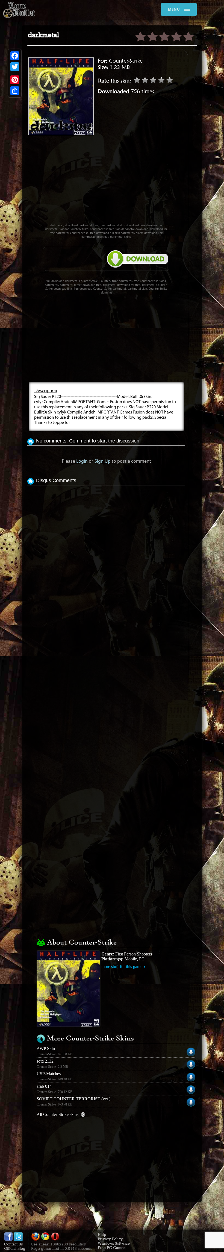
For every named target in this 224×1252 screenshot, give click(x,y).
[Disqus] (106, 555)
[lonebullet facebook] (8, 1240)
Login (82, 461)
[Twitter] (14, 66)
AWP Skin (46, 1048)
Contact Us (13, 1244)
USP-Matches (49, 1073)
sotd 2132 (45, 1061)
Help (102, 1234)
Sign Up (103, 461)
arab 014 (44, 1086)
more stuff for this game (121, 966)
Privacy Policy (110, 1239)
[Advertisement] (125, 181)
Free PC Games (111, 1247)
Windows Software (114, 1243)
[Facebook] (14, 55)
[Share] (14, 90)
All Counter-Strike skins (57, 1114)
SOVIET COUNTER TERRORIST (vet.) (73, 1098)
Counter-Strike (126, 60)
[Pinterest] (14, 79)
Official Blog (14, 1248)
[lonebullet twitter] (18, 1240)
